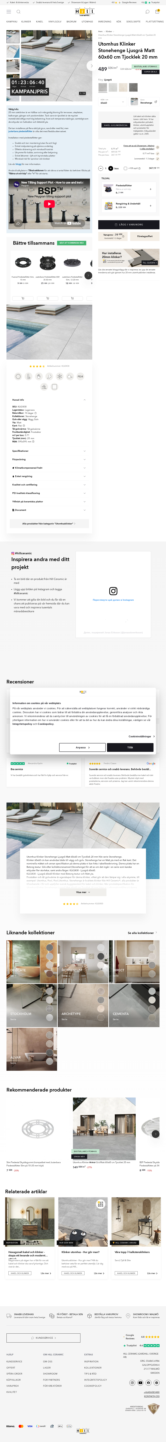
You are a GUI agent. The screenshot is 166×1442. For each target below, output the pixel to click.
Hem (100, 32)
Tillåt (130, 747)
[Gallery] (56, 65)
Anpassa (81, 747)
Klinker (109, 32)
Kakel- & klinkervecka (19, 3)
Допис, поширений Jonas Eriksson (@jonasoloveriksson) (113, 632)
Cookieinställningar (140, 736)
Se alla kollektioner (141, 933)
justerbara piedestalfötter (20, 131)
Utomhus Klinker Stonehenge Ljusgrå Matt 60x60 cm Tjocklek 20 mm (127, 36)
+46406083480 (152, 1392)
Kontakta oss (152, 1396)
